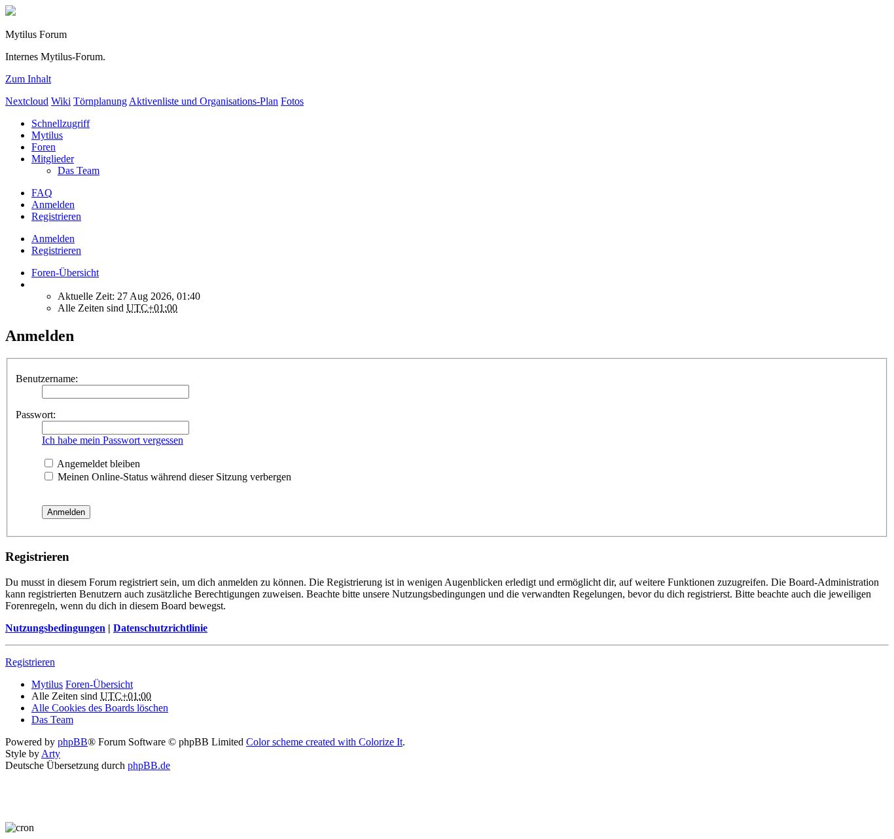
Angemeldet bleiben (97, 463)
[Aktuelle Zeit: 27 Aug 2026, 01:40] (35, 284)
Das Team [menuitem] (78, 170)
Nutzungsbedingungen (55, 628)
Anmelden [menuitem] (53, 204)
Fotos (292, 101)
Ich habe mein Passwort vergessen (112, 440)
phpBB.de (149, 765)
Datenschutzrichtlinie (160, 628)
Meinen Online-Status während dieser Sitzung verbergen (173, 476)
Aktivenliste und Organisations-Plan (203, 101)
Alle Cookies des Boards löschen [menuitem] (99, 707)
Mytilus (47, 135)
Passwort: (36, 414)
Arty (50, 753)
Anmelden (53, 238)
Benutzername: (47, 378)
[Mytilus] (10, 12)
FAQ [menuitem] (41, 192)
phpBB (73, 741)
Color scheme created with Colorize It (324, 741)
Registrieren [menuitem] (56, 216)
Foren (43, 146)
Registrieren (56, 250)
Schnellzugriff (60, 123)
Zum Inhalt (28, 78)
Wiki (61, 101)
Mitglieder (52, 158)
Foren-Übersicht (99, 684)
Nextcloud (26, 101)
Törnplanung (100, 101)
